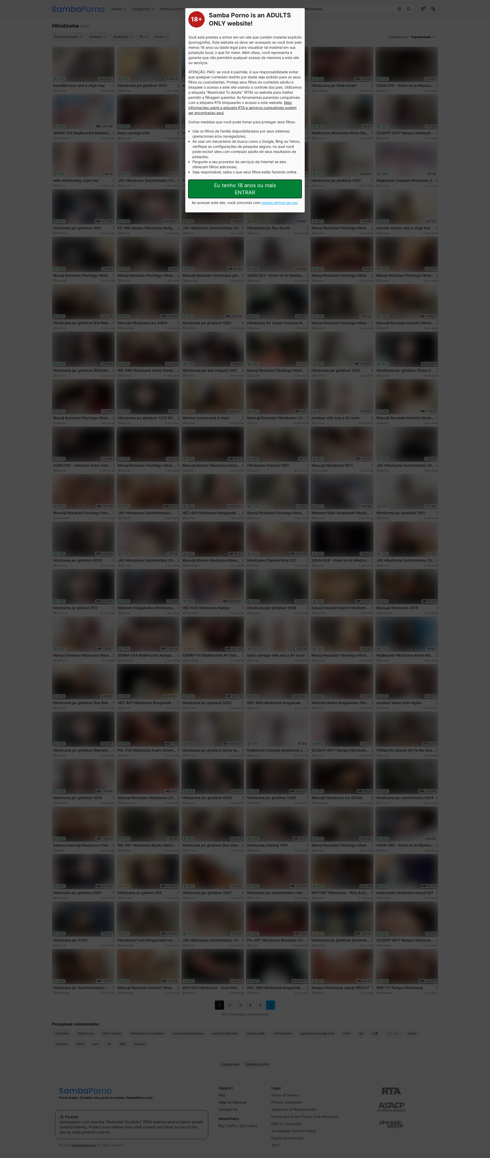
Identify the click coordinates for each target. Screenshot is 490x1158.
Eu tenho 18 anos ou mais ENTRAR (245, 189)
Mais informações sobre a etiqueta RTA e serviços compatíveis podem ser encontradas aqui (242, 107)
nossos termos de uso (279, 202)
